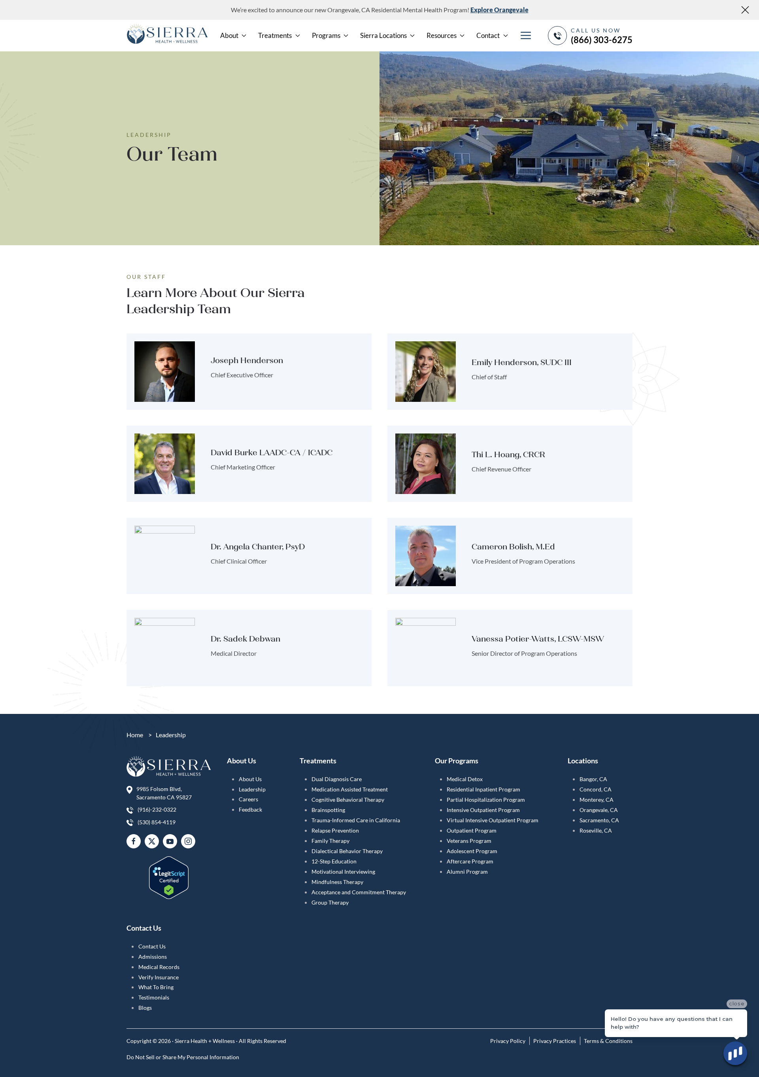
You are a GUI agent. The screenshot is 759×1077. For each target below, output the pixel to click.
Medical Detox (465, 779)
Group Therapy (330, 902)
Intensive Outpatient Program (483, 809)
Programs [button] (326, 35)
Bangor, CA (593, 779)
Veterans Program (469, 840)
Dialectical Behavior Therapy (347, 851)
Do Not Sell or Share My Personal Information (182, 1057)
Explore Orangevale (499, 9)
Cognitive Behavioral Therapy (348, 799)
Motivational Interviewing (343, 871)
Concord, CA (596, 789)
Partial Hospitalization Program (486, 799)
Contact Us (152, 946)
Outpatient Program (472, 830)
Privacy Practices (554, 1040)
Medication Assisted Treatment (350, 789)
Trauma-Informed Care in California (356, 820)
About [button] (229, 35)
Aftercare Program (470, 861)
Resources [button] (442, 35)
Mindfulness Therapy (337, 881)
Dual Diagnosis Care (337, 779)
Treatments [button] (275, 35)
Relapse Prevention (335, 830)
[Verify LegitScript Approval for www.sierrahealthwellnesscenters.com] (169, 872)
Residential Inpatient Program (483, 789)
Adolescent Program (472, 851)
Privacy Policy (507, 1040)
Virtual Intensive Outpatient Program (492, 820)
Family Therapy (330, 840)
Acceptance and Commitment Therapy (359, 892)
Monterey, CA (597, 799)
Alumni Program (467, 871)
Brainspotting (328, 809)
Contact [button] (488, 35)
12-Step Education (334, 861)
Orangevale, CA (599, 809)
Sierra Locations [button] (383, 35)
